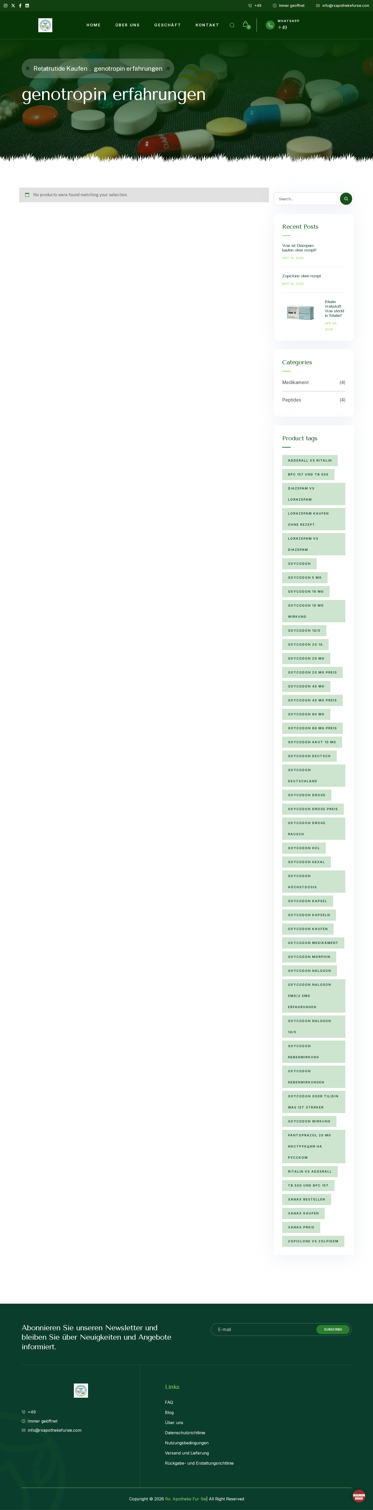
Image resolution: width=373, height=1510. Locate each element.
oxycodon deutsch (309, 756)
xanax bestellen (306, 1199)
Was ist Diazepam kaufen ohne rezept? (299, 247)
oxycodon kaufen (308, 929)
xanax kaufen (303, 1213)
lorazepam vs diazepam (303, 544)
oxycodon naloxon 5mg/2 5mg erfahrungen (309, 996)
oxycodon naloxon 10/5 (309, 1026)
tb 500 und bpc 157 (308, 1185)
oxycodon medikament (313, 943)
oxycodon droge (307, 795)
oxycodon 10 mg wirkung (306, 611)
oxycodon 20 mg (306, 658)
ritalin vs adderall (310, 1171)
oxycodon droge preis (313, 809)
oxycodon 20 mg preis (312, 672)
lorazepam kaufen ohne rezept (308, 519)
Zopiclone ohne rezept (301, 276)
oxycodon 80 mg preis (312, 728)
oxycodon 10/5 (304, 630)
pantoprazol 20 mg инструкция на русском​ (309, 1146)
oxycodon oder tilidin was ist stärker (313, 1101)
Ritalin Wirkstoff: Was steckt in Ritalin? (334, 308)
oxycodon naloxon (309, 971)
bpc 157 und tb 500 (308, 474)
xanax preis (301, 1227)
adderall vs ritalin (310, 460)
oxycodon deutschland (302, 775)
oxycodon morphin (309, 957)
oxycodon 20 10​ (305, 644)
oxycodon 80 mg (306, 714)
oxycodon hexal (306, 862)
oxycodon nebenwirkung (303, 1051)
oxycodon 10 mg (306, 591)
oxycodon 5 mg (305, 577)
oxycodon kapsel (307, 901)
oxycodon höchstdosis (302, 881)
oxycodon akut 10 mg (312, 742)
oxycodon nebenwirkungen (306, 1076)
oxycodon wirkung (309, 1121)
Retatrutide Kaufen (60, 68)
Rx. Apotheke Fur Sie (185, 1498)
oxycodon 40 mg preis (312, 700)
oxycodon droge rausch (307, 828)
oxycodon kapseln (309, 915)
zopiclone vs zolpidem (313, 1241)
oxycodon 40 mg (306, 686)
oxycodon (299, 564)
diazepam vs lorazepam (301, 493)
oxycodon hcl (304, 848)
